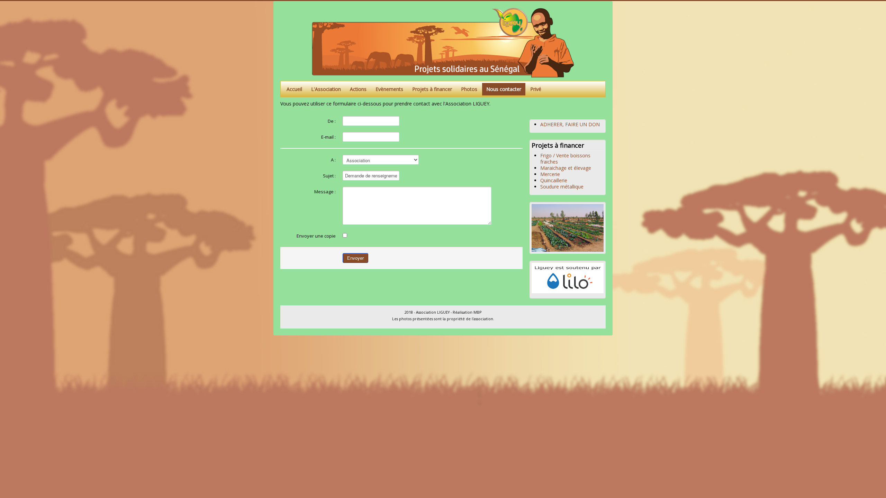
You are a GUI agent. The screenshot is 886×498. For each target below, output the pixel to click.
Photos (469, 89)
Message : (325, 191)
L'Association (326, 89)
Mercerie (550, 174)
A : (333, 160)
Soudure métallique (562, 186)
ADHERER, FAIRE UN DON (570, 124)
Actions (358, 89)
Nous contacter (503, 89)
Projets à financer (432, 89)
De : (332, 121)
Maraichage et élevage (565, 168)
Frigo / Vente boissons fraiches (565, 158)
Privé (535, 89)
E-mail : (328, 137)
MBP (477, 312)
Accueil (294, 89)
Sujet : (329, 176)
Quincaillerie (553, 180)
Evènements (389, 89)
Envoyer (355, 258)
